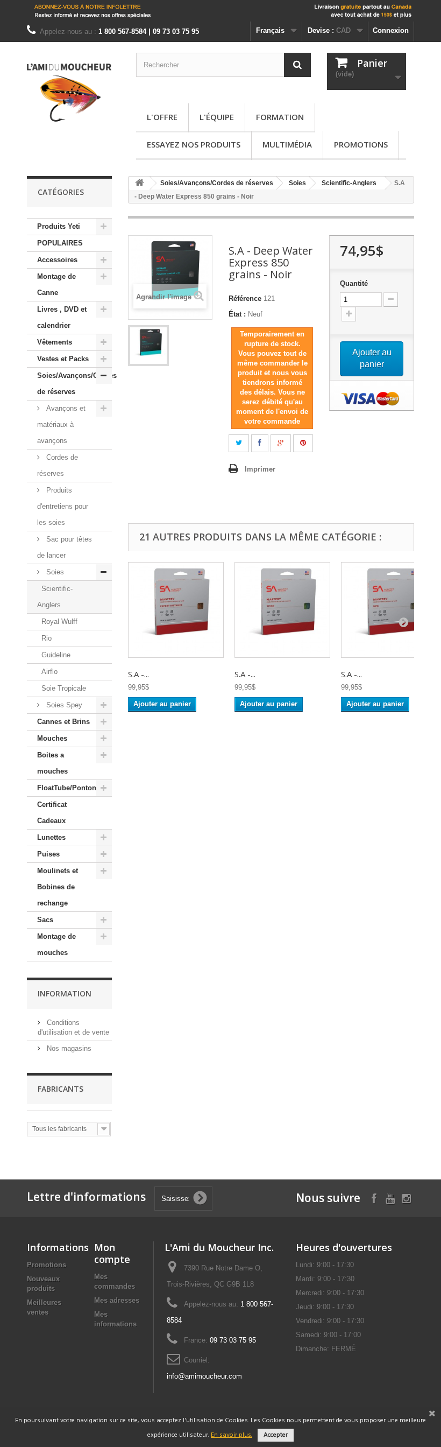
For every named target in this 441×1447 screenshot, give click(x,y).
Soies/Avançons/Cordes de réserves (74, 383)
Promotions (361, 144)
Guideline (55, 655)
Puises (48, 854)
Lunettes (51, 837)
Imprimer (260, 469)
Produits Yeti (58, 226)
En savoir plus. (231, 1435)
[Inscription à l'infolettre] (220, 11)
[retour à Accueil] (139, 183)
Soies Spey (63, 705)
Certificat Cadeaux (52, 812)
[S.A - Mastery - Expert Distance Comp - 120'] (176, 610)
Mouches (52, 738)
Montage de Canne (56, 284)
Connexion (391, 30)
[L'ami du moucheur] (69, 93)
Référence (245, 298)
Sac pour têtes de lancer (64, 547)
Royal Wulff (59, 621)
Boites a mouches (52, 763)
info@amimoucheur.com (204, 1376)
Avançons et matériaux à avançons (61, 424)
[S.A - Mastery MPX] (389, 610)
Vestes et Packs (63, 359)
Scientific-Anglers (55, 597)
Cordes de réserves (57, 465)
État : (237, 314)
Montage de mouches (56, 944)
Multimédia (287, 144)
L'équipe (217, 116)
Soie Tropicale (63, 688)
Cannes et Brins (63, 722)
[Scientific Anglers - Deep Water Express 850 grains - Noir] (148, 346)
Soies (54, 572)
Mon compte (112, 1253)
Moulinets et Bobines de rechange (57, 887)
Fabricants (60, 1089)
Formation (280, 116)
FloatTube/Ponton (66, 788)
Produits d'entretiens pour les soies (62, 506)
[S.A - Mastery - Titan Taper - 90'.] (282, 610)
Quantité (354, 283)
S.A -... (138, 674)
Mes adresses (116, 1300)
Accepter (276, 1435)
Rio (46, 638)
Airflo (49, 672)
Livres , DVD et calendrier (62, 317)
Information (64, 993)
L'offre (162, 116)
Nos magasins (68, 1048)
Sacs (45, 920)
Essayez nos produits (193, 144)
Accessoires (57, 260)
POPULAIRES (60, 243)
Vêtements (54, 342)
